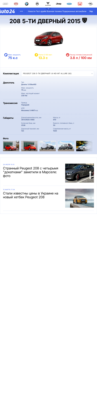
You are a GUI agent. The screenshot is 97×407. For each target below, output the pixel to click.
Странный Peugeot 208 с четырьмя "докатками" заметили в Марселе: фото (30, 172)
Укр (91, 11)
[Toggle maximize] (44, 145)
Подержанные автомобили (74, 11)
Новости (31, 11)
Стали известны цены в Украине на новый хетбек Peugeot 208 (30, 195)
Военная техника (54, 11)
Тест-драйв (41, 11)
